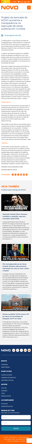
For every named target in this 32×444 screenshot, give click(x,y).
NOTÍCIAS (4, 404)
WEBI (23, 441)
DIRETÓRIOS (5, 367)
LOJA (3, 393)
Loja (21, 2)
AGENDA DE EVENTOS (8, 377)
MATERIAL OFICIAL (7, 380)
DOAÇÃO (4, 390)
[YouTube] (29, 350)
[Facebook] (17, 350)
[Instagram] (13, 350)
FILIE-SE (4, 388)
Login (28, 2)
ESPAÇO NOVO (6, 396)
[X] (21, 350)
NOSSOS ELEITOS (7, 406)
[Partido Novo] (6, 350)
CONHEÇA (4, 364)
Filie (14, 2)
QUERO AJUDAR (6, 375)
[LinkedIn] (25, 350)
